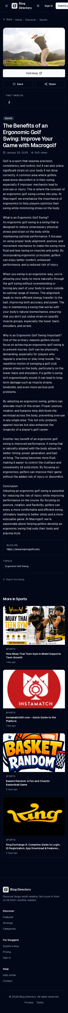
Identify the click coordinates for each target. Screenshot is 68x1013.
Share (52, 84)
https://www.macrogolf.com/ (23, 549)
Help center (9, 975)
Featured (8, 917)
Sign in (49, 5)
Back (10, 19)
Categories (9, 928)
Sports (43, 19)
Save (20, 84)
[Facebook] (9, 102)
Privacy (29, 1002)
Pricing (7, 952)
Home (18, 19)
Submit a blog (11, 946)
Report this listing (15, 579)
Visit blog (32, 73)
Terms (40, 1002)
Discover (30, 19)
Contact (7, 981)
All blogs (8, 923)
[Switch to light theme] (38, 5)
